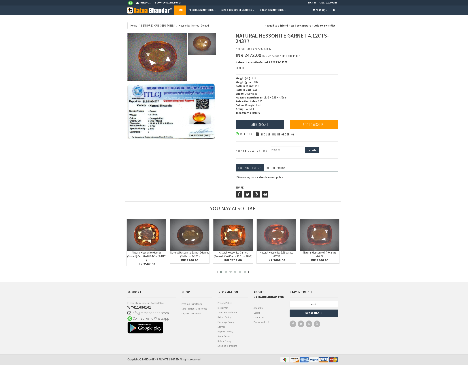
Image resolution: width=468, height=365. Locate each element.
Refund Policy (224, 341)
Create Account (328, 2)
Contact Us (259, 317)
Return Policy (224, 317)
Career (257, 312)
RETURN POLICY (276, 168)
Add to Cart (259, 124)
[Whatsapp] (131, 2)
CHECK (312, 149)
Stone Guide (223, 336)
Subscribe (312, 313)
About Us (258, 308)
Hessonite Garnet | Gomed (194, 25)
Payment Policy (225, 331)
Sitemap (222, 326)
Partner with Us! (261, 322)
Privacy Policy (225, 303)
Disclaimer (223, 307)
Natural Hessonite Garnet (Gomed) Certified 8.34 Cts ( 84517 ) (146, 256)
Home (180, 10)
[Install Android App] (151, 328)
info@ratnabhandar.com (150, 312)
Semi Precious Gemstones (194, 308)
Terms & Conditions (227, 312)
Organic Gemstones (191, 313)
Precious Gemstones (192, 304)
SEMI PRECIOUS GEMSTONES (236, 10)
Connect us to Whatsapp (150, 318)
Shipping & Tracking (227, 345)
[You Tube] (317, 324)
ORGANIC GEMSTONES (272, 10)
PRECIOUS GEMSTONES (201, 10)
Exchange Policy (249, 168)
